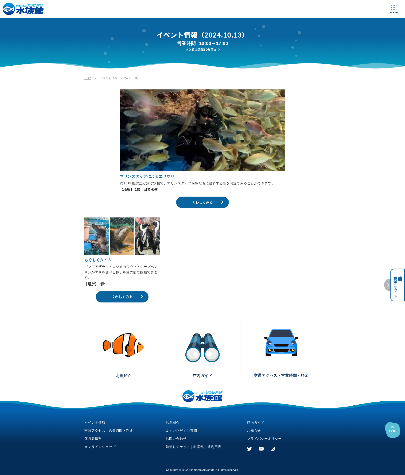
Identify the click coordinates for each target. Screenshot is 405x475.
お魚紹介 (173, 422)
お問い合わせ (176, 438)
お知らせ (254, 430)
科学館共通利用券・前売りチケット (397, 285)
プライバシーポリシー (264, 438)
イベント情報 (94, 422)
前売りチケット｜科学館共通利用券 (193, 447)
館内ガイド (256, 422)
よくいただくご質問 (181, 430)
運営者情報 (93, 438)
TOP (87, 78)
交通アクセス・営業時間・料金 (108, 430)
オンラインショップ (100, 447)
